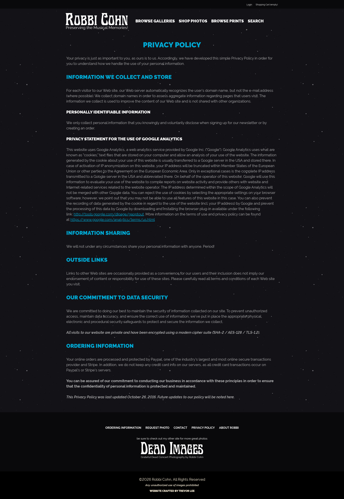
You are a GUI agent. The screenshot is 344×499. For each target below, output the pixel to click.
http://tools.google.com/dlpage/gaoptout (109, 214)
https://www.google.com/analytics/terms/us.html (112, 219)
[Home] (96, 21)
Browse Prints (227, 21)
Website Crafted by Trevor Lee (172, 491)
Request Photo (157, 427)
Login (249, 4)
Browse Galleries (155, 21)
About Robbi (229, 427)
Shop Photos (193, 21)
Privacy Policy (203, 427)
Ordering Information (123, 427)
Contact (180, 427)
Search (256, 21)
